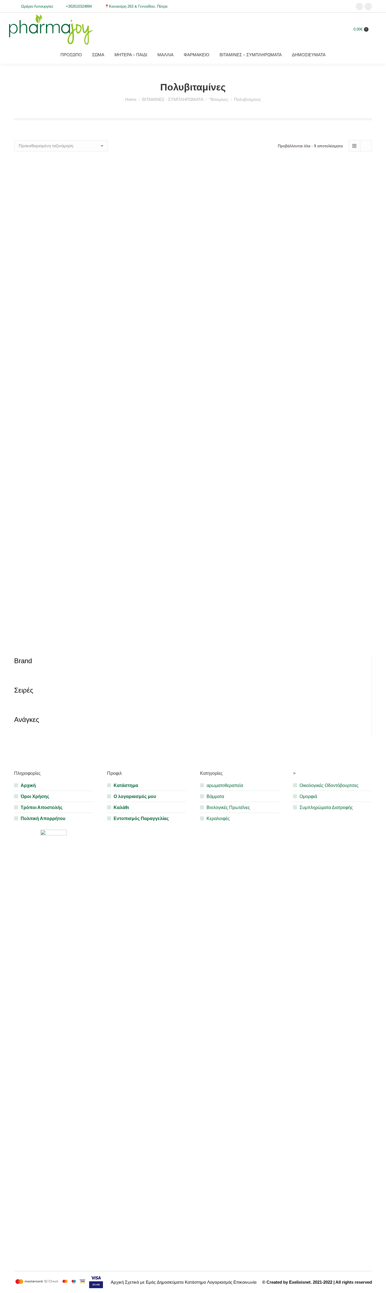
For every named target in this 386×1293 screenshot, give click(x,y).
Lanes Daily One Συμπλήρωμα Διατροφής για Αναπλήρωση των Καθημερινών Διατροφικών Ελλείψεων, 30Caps (193, 446)
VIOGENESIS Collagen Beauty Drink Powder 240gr (315, 643)
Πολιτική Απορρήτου (43, 818)
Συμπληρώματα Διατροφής (326, 807)
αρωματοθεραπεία (225, 785)
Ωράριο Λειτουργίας (37, 6)
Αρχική (28, 785)
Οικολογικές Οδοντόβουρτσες (329, 785)
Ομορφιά (308, 796)
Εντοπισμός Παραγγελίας (141, 818)
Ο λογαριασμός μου (135, 796)
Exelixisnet (300, 1282)
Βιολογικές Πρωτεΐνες (228, 807)
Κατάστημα (126, 785)
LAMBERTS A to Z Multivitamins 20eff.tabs (70, 281)
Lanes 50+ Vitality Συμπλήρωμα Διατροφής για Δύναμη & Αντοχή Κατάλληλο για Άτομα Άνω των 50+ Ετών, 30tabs (315, 288)
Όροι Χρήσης (35, 796)
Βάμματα (215, 796)
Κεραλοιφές (218, 818)
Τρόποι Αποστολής (41, 807)
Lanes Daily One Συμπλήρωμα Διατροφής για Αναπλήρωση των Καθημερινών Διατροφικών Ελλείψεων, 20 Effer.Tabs (70, 446)
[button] (119, 265)
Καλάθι (121, 807)
